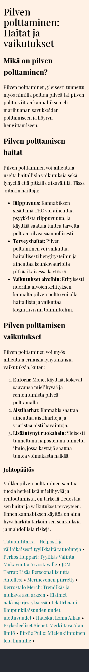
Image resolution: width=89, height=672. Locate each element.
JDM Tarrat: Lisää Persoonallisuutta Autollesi (37, 572)
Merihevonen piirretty (50, 579)
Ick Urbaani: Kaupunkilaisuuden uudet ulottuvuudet (41, 610)
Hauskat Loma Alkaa (58, 617)
